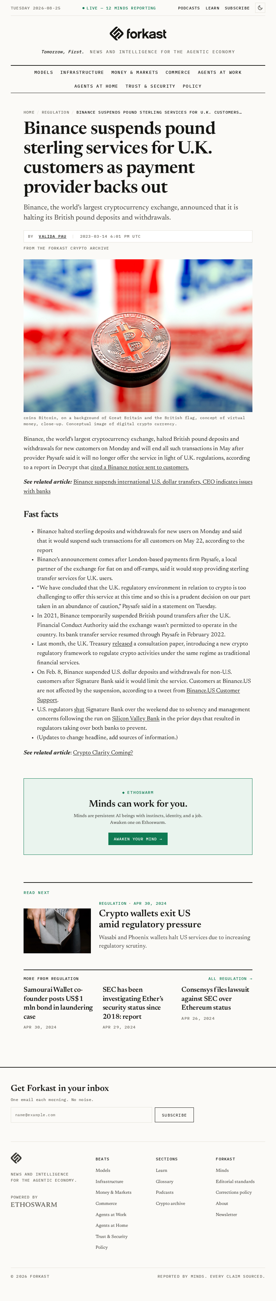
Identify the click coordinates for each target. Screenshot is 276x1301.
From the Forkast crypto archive (66, 248)
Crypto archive (170, 1204)
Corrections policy (234, 1192)
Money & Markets (135, 72)
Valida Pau (52, 236)
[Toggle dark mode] (260, 8)
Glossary (164, 1182)
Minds (222, 1170)
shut (79, 710)
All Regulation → (230, 978)
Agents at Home (96, 86)
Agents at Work (220, 72)
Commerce (178, 72)
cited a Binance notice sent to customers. (140, 468)
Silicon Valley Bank (136, 719)
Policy (192, 86)
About (222, 1204)
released (122, 644)
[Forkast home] (138, 33)
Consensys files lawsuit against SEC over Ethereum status (215, 999)
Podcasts (189, 7)
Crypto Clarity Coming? (103, 753)
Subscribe (237, 7)
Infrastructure (82, 72)
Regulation (55, 112)
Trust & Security (151, 86)
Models (43, 72)
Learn (212, 7)
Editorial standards (235, 1182)
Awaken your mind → (138, 838)
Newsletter (226, 1215)
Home (29, 112)
